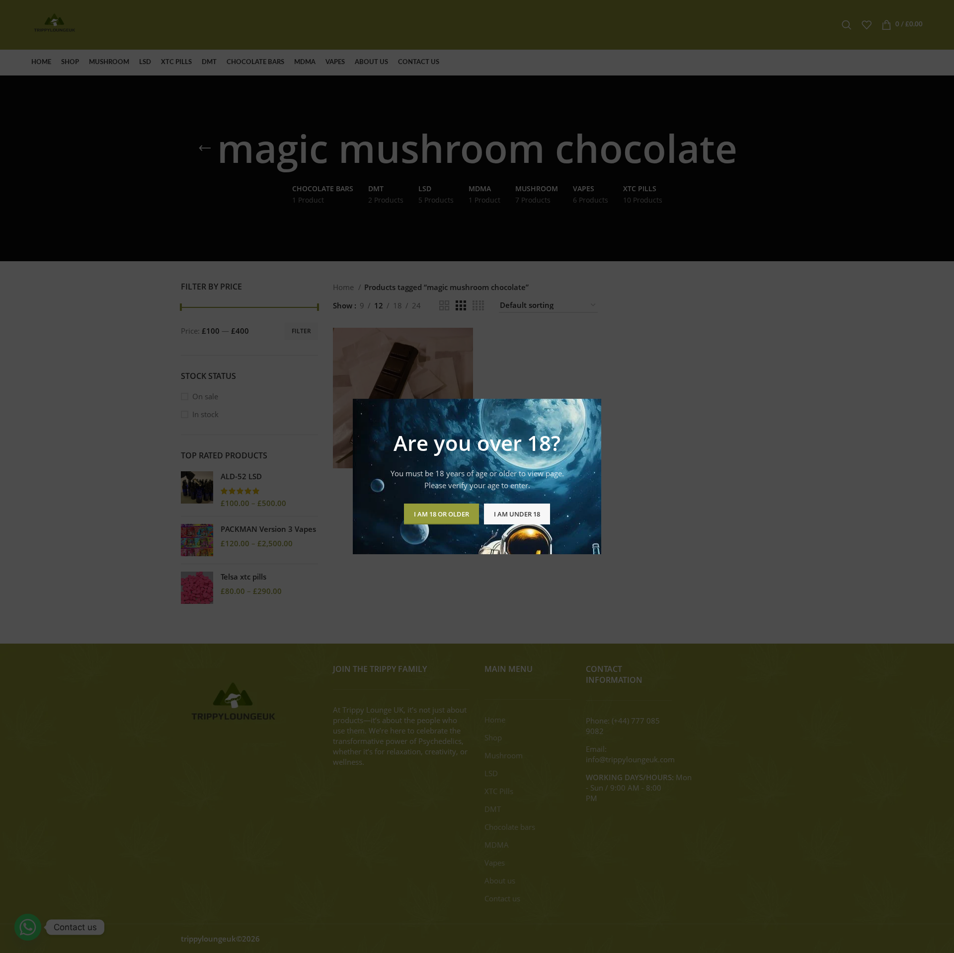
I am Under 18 (517, 514)
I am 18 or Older (441, 514)
